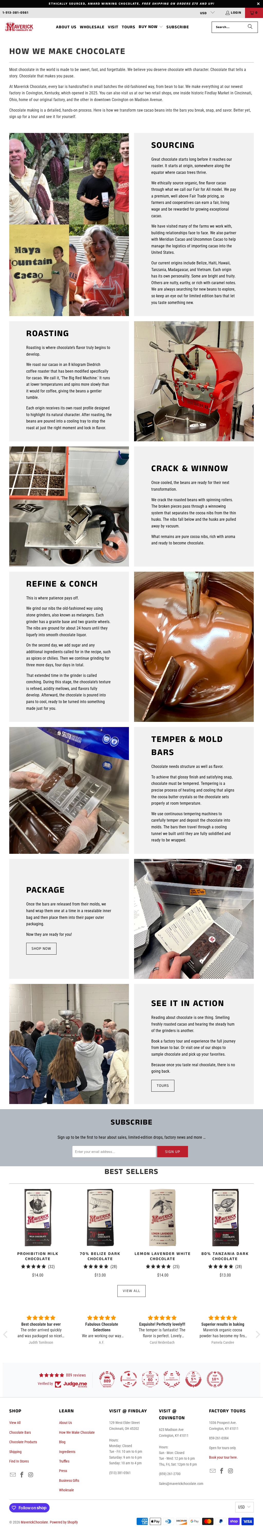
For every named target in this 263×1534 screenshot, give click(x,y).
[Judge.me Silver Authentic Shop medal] (172, 1379)
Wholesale (66, 1490)
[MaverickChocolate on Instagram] (31, 1475)
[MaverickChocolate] (19, 27)
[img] (41, 1318)
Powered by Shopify (64, 1522)
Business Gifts (69, 1480)
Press (63, 1471)
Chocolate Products (23, 1442)
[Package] (194, 919)
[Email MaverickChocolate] (13, 1475)
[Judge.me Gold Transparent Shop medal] (128, 1379)
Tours (163, 1085)
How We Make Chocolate (77, 1432)
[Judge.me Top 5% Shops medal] (193, 1379)
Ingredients (67, 1452)
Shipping (15, 1452)
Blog (62, 1442)
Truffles (64, 1461)
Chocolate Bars (20, 1432)
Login (236, 12)
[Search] (250, 27)
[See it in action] (69, 1044)
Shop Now (41, 948)
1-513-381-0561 (16, 12)
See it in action (187, 1004)
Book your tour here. (223, 1457)
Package (45, 890)
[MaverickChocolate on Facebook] (22, 1475)
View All (131, 1291)
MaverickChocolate (34, 1522)
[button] (151, 27)
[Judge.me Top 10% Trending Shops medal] (215, 1379)
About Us (65, 1423)
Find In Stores (19, 1461)
